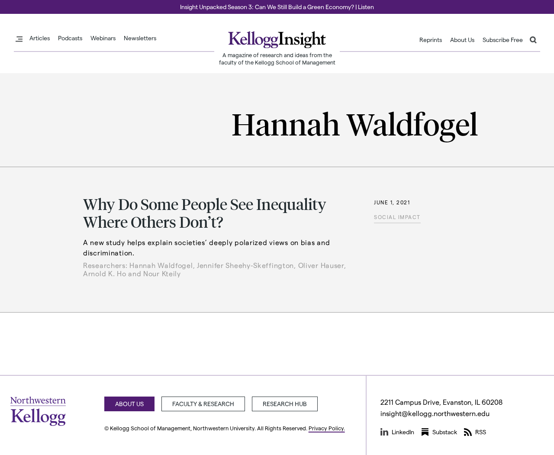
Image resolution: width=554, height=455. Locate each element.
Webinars (103, 38)
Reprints (430, 39)
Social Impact (397, 217)
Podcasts (70, 38)
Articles (39, 38)
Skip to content (22, 4)
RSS (480, 432)
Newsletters (140, 38)
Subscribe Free (503, 39)
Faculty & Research (203, 403)
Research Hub (285, 403)
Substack (444, 432)
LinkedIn (403, 432)
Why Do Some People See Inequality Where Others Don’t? (204, 212)
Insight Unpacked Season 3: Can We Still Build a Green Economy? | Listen (277, 6)
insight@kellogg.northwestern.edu (435, 413)
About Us (462, 39)
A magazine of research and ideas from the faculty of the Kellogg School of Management (277, 58)
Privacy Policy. (327, 428)
